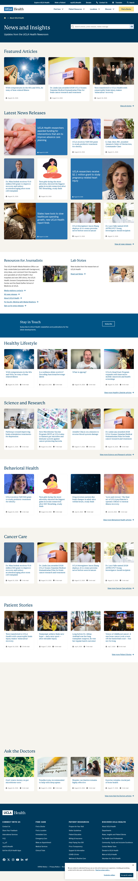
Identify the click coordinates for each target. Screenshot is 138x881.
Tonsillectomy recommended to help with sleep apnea (51, 781)
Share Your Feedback (9, 830)
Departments (106, 830)
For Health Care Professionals (112, 838)
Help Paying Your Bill (76, 842)
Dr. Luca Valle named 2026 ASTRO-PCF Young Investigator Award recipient (118, 228)
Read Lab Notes (77, 274)
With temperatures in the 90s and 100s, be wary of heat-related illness (24, 89)
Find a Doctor (126, 9)
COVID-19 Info (74, 854)
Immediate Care (41, 834)
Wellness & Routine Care (77, 858)
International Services (10, 834)
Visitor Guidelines (75, 830)
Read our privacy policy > (103, 870)
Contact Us (103, 2)
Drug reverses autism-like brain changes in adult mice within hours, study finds (84, 499)
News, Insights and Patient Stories (114, 834)
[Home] (5, 18)
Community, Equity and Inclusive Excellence (117, 842)
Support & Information (76, 850)
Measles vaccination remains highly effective (84, 781)
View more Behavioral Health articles (117, 520)
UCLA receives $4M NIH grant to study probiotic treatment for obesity (85, 144)
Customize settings (109, 875)
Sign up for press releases (14, 305)
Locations (93, 9)
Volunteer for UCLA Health (111, 858)
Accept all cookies (126, 875)
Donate (88, 2)
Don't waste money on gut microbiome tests (17, 781)
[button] (42, 3)
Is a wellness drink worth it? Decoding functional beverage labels (52, 374)
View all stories (125, 106)
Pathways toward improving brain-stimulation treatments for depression (18, 434)
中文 (4, 838)
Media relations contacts (13, 290)
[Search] (132, 26)
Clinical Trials (40, 850)
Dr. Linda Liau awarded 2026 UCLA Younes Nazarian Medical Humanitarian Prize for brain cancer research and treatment (68, 90)
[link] (35, 137)
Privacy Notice (55, 867)
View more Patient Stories (121, 654)
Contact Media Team (109, 846)
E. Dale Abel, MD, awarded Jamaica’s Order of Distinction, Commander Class (119, 144)
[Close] (133, 865)
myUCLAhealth (75, 2)
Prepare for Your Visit (76, 826)
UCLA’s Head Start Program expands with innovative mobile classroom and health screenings (118, 375)
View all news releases (123, 244)
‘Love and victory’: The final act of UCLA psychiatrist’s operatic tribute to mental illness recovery (117, 500)
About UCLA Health (17, 18)
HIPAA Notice (42, 867)
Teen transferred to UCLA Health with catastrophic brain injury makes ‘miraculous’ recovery (110, 90)
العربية (4, 842)
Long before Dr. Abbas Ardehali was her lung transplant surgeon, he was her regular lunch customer (84, 637)
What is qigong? (79, 372)
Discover (108, 9)
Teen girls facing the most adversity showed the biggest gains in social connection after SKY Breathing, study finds (52, 185)
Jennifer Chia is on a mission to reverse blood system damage (85, 433)
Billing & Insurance (75, 838)
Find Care (57, 9)
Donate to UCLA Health (110, 850)
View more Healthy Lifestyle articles (117, 392)
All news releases (10, 294)
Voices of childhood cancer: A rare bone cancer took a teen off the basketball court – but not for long (118, 637)
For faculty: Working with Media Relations (20, 302)
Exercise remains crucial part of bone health (118, 781)
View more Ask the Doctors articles (118, 796)
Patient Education (75, 834)
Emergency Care (41, 838)
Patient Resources (75, 9)
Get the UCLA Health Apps (11, 850)
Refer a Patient (60, 2)
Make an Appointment (43, 842)
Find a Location (41, 830)
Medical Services (41, 846)
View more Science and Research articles (115, 454)
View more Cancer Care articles (119, 588)
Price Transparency (75, 846)
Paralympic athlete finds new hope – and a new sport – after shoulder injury (51, 636)
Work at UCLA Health (109, 854)
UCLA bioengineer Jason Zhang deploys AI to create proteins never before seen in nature (85, 228)
